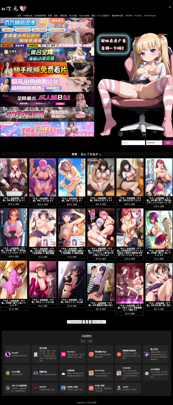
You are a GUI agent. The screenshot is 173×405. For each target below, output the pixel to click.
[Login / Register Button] (170, 7)
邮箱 (82, 341)
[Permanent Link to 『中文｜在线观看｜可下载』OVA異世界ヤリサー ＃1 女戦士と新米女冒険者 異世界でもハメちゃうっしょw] (130, 228)
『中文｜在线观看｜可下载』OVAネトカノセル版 (71, 301)
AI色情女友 (27, 16)
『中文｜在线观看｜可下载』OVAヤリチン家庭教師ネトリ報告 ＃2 (130, 307)
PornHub (138, 16)
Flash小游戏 (84, 16)
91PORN (128, 16)
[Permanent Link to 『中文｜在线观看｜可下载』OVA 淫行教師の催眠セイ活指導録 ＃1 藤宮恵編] (42, 228)
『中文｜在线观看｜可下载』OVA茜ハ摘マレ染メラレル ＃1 (14, 303)
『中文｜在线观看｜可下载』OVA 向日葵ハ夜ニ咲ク (159, 304)
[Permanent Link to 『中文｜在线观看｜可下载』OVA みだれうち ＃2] (100, 177)
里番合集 (63, 16)
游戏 (56, 16)
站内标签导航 (40, 16)
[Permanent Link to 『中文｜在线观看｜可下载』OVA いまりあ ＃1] (71, 177)
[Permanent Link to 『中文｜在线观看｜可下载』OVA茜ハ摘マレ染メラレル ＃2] (159, 230)
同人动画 (73, 16)
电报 (90, 341)
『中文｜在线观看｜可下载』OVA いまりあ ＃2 (42, 199)
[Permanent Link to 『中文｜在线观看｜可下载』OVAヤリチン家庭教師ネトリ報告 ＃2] (130, 283)
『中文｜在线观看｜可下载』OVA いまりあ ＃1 (71, 199)
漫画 (93, 16)
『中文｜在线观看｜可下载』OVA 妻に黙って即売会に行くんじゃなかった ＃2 (159, 200)
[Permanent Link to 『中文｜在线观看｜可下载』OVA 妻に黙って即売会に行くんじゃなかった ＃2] (159, 177)
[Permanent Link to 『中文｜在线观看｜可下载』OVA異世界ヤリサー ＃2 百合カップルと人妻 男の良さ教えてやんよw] (100, 228)
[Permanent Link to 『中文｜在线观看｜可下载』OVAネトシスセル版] (42, 279)
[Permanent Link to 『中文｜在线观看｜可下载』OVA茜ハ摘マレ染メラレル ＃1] (13, 280)
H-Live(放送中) (103, 16)
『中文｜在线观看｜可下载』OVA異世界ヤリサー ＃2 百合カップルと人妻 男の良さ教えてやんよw (101, 251)
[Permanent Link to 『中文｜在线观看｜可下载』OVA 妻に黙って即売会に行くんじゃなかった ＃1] (13, 227)
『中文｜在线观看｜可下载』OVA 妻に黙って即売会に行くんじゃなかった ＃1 (13, 250)
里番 (50, 16)
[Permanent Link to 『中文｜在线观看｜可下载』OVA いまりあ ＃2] (42, 177)
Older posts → (99, 322)
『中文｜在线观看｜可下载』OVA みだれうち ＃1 (130, 199)
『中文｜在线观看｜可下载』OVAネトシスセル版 (42, 301)
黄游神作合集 (117, 16)
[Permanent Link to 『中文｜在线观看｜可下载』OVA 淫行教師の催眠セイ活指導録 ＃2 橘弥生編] (71, 228)
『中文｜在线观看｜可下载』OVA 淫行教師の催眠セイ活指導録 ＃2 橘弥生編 (71, 251)
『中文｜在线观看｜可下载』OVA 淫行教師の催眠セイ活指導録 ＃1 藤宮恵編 (42, 251)
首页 (19, 16)
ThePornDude (150, 16)
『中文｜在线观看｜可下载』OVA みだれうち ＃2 (100, 199)
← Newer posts (74, 322)
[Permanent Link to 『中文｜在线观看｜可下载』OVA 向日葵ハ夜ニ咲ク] (159, 282)
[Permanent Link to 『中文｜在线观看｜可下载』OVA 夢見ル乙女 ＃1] (13, 177)
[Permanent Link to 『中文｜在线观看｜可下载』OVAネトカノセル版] (71, 279)
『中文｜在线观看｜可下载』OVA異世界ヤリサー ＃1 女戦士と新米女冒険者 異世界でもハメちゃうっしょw (130, 251)
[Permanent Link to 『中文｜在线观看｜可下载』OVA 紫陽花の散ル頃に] (100, 282)
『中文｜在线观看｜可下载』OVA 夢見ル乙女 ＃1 (13, 199)
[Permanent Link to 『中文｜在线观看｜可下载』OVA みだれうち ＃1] (130, 177)
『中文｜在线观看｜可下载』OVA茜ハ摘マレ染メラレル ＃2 (159, 252)
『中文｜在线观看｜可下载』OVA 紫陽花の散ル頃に (101, 304)
